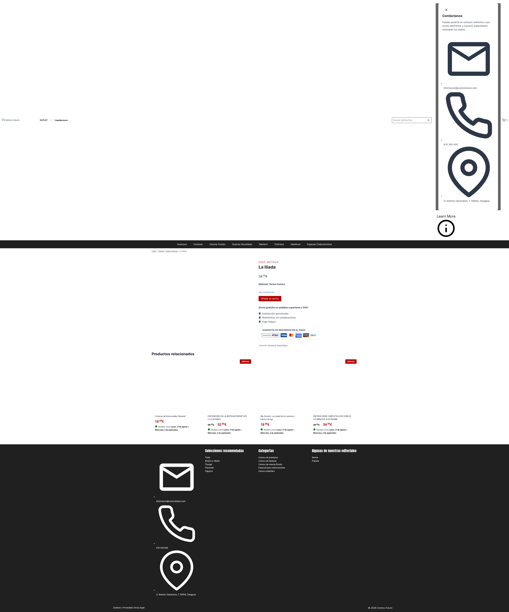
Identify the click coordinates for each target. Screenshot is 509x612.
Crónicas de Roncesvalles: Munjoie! (170, 416)
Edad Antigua (269, 262)
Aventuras (272, 345)
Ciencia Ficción (217, 244)
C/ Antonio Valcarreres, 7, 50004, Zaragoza (467, 201)
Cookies (117, 607)
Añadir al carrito (270, 298)
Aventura (182, 244)
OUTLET (44, 120)
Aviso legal (139, 607)
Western (263, 244)
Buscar (429, 120)
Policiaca (279, 244)
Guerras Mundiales (242, 244)
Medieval (295, 244)
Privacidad (127, 607)
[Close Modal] (446, 10)
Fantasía (198, 244)
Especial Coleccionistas (319, 244)
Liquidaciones (61, 120)
